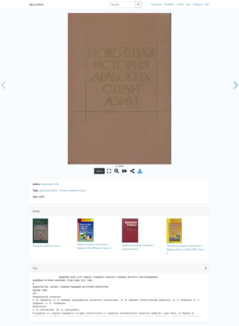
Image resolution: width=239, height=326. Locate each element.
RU (206, 4)
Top (188, 4)
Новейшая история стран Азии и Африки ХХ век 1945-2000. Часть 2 (185, 249)
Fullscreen (156, 4)
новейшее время (49, 190)
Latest (180, 4)
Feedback (169, 4)
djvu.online (36, 4)
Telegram (198, 4)
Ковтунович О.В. (50, 184)
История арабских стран (46, 245)
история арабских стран (73, 190)
